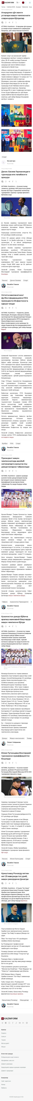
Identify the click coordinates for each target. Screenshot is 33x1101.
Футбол (4, 443)
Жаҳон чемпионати (17, 738)
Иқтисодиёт (5, 1043)
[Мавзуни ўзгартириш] (24, 2)
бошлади (4, 274)
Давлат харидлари (7, 1071)
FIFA (11, 443)
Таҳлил (3, 1040)
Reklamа (4, 1088)
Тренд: (3, 7)
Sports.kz (24, 901)
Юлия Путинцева (16, 859)
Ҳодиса (3, 1033)
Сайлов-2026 (11, 7)
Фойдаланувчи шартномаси (10, 1057)
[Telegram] (9, 23)
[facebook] (13, 1023)
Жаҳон (3, 1047)
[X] (16, 23)
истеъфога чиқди (7, 437)
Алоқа (3, 1084)
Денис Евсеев (15, 280)
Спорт (4, 157)
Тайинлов (25, 7)
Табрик (4, 602)
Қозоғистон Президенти (19, 602)
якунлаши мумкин (16, 994)
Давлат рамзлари (6, 1064)
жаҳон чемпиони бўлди (16, 595)
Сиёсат (3, 1036)
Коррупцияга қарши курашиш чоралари (13, 1067)
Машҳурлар (24, 1000)
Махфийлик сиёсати (7, 1060)
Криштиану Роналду (9, 1000)
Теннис (4, 280)
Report (3, 329)
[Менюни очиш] (30, 2)
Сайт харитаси (6, 1081)
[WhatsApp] (6, 23)
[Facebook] (13, 23)
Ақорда (18, 7)
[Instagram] (2, 23)
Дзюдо (4, 738)
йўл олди (4, 852)
